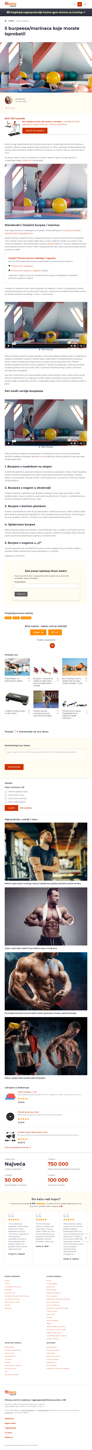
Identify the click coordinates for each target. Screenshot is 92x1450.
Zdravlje (7, 1305)
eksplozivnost (26, 618)
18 (29, 711)
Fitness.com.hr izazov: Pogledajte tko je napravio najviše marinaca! (71, 714)
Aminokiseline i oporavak (13, 1287)
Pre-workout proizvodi (12, 1299)
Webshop (9, 1419)
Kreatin (7, 1284)
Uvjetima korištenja (27, 1410)
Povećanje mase (10, 1293)
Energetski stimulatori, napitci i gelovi (17, 1296)
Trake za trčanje (52, 1311)
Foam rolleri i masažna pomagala (57, 1308)
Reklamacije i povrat (53, 1356)
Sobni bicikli (50, 1314)
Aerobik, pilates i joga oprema (56, 1326)
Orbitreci (49, 1317)
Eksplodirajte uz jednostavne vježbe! (13, 679)
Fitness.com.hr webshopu (22, 266)
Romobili (8, 1362)
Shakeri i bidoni (10, 1353)
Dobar (37, 632)
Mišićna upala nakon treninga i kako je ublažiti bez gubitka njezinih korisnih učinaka (43, 883)
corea (42, 456)
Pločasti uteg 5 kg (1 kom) (28, 1112)
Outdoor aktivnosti (53, 1339)
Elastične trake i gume (54, 1333)
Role (6, 1371)
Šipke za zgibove (52, 1296)
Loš (56, 632)
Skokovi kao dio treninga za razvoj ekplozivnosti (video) (42, 713)
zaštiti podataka (43, 1410)
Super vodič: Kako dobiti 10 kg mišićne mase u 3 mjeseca (31, 948)
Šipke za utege (51, 1290)
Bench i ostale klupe (53, 1302)
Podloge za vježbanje (53, 1293)
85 (29, 678)
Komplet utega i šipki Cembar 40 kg (32, 1132)
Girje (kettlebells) (52, 1284)
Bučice (49, 1280)
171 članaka (11, 108)
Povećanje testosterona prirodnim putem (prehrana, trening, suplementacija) (40, 1013)
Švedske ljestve (9, 1347)
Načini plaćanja (52, 1347)
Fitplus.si (9, 1437)
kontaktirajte (9, 1412)
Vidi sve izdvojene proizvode (17, 1147)
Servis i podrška (52, 1365)
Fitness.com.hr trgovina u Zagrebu (58, 1368)
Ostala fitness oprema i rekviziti (57, 1336)
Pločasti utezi (51, 1287)
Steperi (49, 1323)
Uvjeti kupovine (52, 1362)
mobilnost (26, 160)
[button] (85, 1237)
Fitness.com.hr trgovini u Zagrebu (26, 271)
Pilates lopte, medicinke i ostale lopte (58, 1299)
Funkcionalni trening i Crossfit (56, 1329)
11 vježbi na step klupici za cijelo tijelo (15, 712)
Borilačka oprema (10, 1356)
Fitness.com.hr (10, 4)
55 (58, 678)
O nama (8, 1433)
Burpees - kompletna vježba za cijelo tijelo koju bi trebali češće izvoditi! (43, 682)
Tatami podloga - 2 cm (27, 1092)
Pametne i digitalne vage (13, 1350)
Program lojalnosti (53, 1359)
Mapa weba (10, 1423)
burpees (16, 618)
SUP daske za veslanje (12, 1374)
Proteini (7, 1280)
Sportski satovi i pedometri (13, 1365)
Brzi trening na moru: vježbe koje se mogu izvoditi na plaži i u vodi (72, 680)
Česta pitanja (51, 1353)
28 (86, 678)
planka (51, 244)
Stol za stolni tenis (10, 1368)
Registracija (14, 767)
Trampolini (8, 1359)
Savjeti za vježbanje (22, 21)
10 (58, 711)
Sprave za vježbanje (53, 1305)
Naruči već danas (34, 131)
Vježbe (11, 21)
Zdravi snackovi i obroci (12, 1302)
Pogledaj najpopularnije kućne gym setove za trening (46, 12)
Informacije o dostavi (53, 1350)
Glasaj (11, 808)
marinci (8, 618)
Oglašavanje (10, 1428)
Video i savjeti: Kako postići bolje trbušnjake (25, 1078)
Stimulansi (8, 1308)
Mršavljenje (8, 1290)
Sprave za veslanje (52, 1320)
